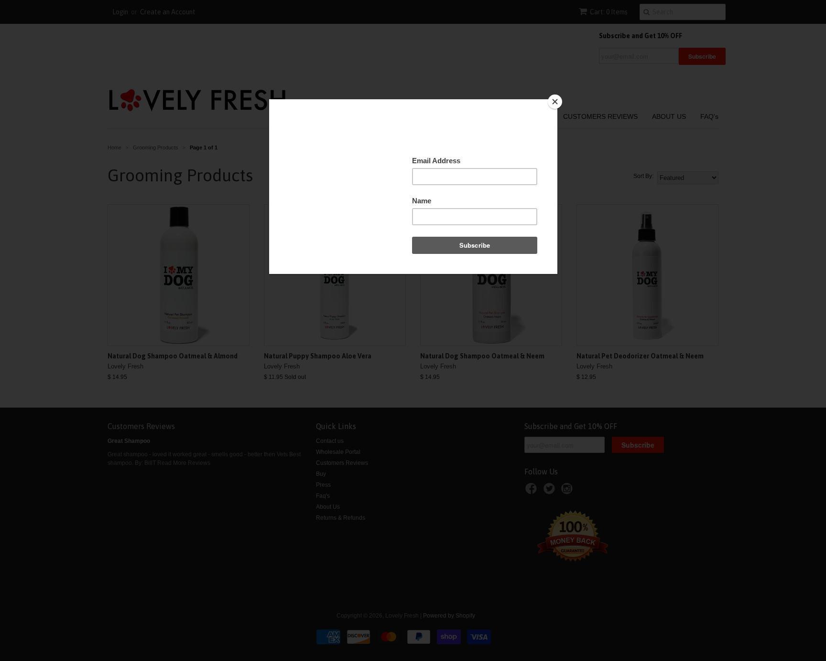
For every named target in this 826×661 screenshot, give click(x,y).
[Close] (555, 101)
